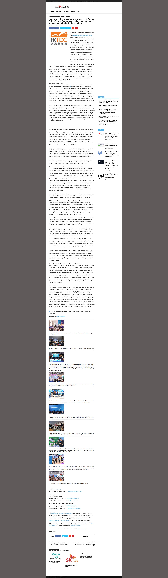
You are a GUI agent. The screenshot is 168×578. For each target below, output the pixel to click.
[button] (117, 11)
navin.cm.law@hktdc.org (71, 506)
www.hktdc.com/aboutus (76, 525)
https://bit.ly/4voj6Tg (61, 316)
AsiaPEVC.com (55, 0)
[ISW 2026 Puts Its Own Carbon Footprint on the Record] (101, 145)
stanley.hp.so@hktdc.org (71, 505)
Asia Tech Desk (72, 0)
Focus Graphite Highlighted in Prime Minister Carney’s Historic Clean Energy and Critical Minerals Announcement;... (112, 136)
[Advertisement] (95, 7)
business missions (65, 520)
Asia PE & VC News (79, 0)
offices (53, 517)
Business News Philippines (64, 0)
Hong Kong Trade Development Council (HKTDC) (61, 513)
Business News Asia (82, 529)
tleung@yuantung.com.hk (72, 500)
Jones (51, 25)
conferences (56, 520)
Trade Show (59, 11)
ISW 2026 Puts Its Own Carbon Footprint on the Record (111, 145)
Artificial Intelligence (52, 16)
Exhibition (66, 11)
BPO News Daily (95, 0)
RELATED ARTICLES (54, 550)
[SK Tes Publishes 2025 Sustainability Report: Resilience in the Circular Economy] (72, 558)
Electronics (58, 16)
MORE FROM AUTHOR (64, 550)
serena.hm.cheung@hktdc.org (74, 508)
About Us (50, 0)
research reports (85, 523)
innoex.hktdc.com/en (57, 489)
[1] (70, 86)
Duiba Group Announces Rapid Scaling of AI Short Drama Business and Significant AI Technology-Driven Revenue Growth (109, 101)
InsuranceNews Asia (87, 0)
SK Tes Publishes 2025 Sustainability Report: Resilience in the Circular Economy (72, 565)
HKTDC (54, 531)
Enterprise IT (63, 16)
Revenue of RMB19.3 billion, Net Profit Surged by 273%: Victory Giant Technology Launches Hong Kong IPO (84, 544)
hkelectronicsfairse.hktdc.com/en (75, 491)
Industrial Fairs (75, 11)
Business (52, 11)
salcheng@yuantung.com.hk (73, 498)
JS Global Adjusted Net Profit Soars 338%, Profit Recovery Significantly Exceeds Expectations (59, 543)
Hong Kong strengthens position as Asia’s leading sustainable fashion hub (109, 117)
